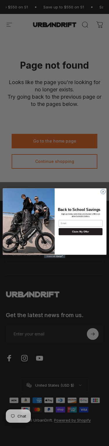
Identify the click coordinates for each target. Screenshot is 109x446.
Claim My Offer (80, 231)
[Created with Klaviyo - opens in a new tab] (54, 256)
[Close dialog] (103, 191)
